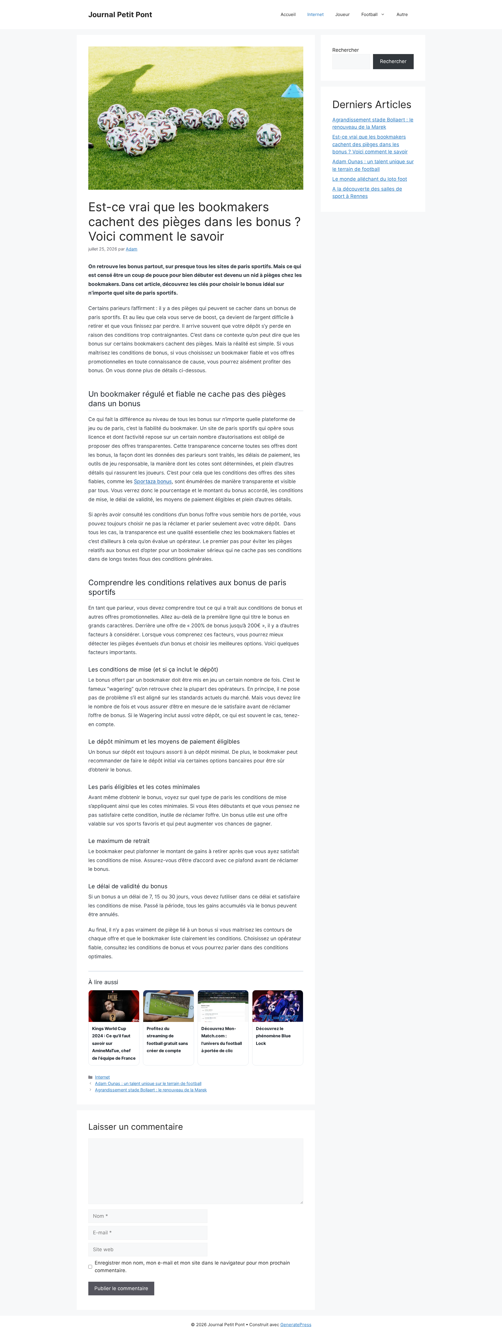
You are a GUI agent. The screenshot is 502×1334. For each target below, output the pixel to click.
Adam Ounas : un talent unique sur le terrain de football (148, 1083)
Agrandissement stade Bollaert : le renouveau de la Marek (151, 1089)
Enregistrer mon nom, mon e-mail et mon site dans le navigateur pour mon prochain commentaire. (192, 1266)
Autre (402, 14)
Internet (315, 14)
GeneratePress (295, 1324)
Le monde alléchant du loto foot (369, 179)
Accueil (288, 14)
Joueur (342, 14)
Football (369, 14)
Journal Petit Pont (120, 14)
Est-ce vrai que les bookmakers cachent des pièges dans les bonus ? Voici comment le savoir (370, 144)
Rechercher (345, 50)
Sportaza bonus (153, 481)
